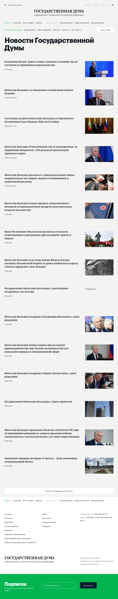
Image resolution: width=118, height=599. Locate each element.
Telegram (46, 526)
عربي (107, 5)
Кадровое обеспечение (14, 534)
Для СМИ (8, 522)
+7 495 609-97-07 (100, 513)
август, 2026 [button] (105, 29)
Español (95, 5)
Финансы (8, 530)
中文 (102, 5)
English (87, 5)
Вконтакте (46, 517)
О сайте (8, 513)
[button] (105, 30)
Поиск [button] (113, 5)
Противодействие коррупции (17, 538)
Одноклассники (49, 522)
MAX (44, 513)
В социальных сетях (15, 5)
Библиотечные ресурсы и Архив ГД (19, 542)
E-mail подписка (11, 526)
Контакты (8, 517)
